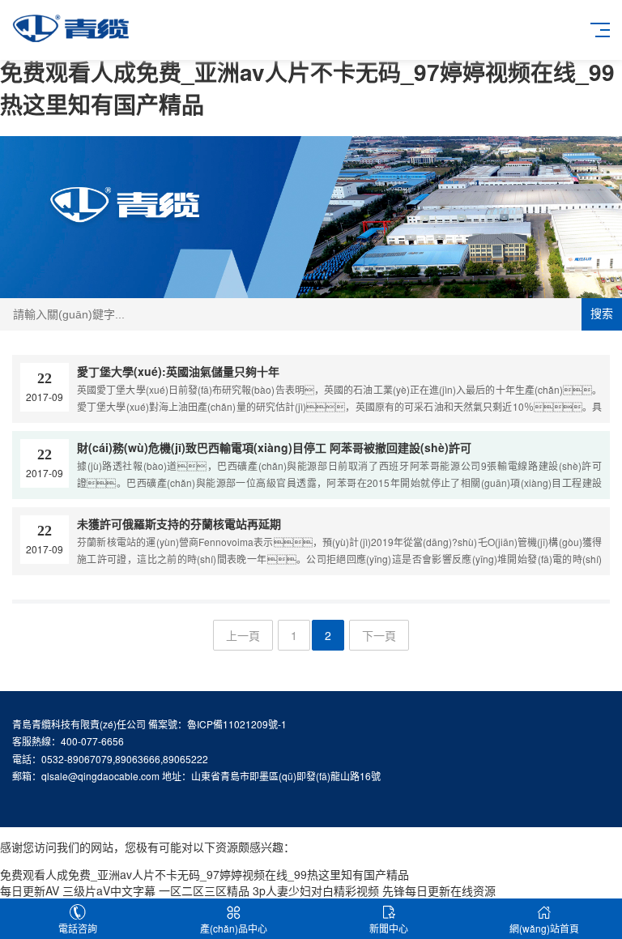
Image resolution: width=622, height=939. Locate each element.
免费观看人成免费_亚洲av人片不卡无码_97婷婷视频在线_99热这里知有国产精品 (307, 88)
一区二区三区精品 (204, 890)
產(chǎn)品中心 (233, 928)
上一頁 (243, 635)
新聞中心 (388, 928)
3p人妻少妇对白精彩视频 (316, 890)
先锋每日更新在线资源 (439, 890)
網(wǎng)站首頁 (544, 928)
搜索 (601, 313)
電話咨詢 (77, 928)
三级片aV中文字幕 (109, 890)
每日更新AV (29, 890)
